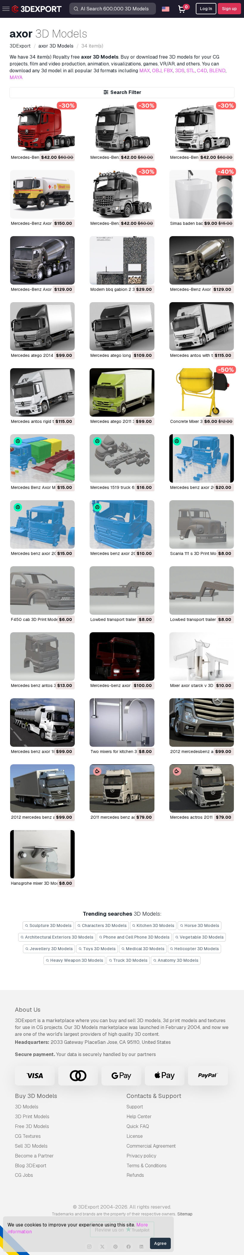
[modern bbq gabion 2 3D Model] (122, 260)
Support (134, 1107)
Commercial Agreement (151, 1146)
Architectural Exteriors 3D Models (58, 937)
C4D (202, 71)
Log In (206, 8)
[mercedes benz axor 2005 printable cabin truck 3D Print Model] (201, 458)
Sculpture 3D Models (50, 925)
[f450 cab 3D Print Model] (42, 590)
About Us (27, 1010)
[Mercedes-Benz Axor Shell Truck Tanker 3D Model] (42, 194)
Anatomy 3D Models (177, 960)
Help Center (139, 1116)
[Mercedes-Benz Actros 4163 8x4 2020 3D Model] (42, 128)
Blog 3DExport (30, 1166)
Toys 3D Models (99, 948)
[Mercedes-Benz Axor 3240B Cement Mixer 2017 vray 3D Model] (42, 260)
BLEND (217, 71)
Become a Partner (34, 1156)
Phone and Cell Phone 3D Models (136, 937)
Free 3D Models (32, 1126)
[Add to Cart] (54, 144)
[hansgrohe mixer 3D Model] (42, 854)
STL (191, 71)
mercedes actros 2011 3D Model (201, 817)
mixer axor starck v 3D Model (198, 685)
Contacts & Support (153, 1096)
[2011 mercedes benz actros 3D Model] (122, 788)
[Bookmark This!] (66, 144)
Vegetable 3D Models (201, 937)
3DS (179, 71)
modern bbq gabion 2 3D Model (120, 289)
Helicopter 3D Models (196, 948)
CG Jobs (24, 1175)
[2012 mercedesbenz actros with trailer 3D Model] (201, 722)
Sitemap (185, 1214)
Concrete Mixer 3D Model (194, 421)
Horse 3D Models (201, 925)
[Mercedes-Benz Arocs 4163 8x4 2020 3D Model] (122, 194)
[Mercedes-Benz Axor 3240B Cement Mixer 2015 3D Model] (201, 260)
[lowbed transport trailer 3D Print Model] (122, 590)
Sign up (229, 8)
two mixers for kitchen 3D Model (121, 751)
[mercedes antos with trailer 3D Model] (201, 326)
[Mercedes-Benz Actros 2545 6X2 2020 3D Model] (122, 128)
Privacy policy (141, 1156)
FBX (168, 71)
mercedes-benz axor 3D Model (120, 685)
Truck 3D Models (130, 960)
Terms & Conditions (146, 1166)
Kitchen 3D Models (155, 925)
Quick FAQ (137, 1126)
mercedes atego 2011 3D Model (120, 421)
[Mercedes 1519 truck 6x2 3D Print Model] (122, 458)
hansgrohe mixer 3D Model (36, 883)
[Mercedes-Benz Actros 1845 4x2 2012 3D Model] (201, 128)
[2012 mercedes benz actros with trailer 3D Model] (42, 788)
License (134, 1136)
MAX (144, 71)
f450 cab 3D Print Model (35, 619)
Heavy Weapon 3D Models (76, 960)
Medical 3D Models (145, 948)
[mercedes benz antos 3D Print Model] (42, 656)
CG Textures (28, 1136)
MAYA (16, 77)
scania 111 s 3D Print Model (196, 553)
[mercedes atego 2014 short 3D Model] (42, 326)
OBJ (157, 71)
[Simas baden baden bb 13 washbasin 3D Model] (201, 194)
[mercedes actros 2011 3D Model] (201, 788)
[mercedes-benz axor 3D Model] (122, 656)
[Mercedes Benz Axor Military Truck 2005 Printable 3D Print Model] (42, 458)
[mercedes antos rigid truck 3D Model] (42, 392)
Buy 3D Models (36, 1096)
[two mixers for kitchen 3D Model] (122, 722)
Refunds (135, 1175)
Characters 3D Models (104, 925)
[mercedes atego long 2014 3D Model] (122, 326)
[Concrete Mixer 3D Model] (201, 392)
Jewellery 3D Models (51, 948)
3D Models (26, 1107)
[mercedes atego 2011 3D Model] (122, 392)
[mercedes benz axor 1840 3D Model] (42, 722)
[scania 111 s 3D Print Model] (201, 524)
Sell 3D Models (31, 1146)
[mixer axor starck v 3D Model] (201, 656)
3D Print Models (32, 1116)
